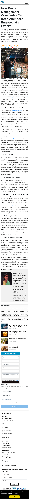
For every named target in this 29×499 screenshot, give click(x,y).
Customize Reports (6, 431)
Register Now (14, 484)
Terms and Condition (7, 447)
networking (11, 205)
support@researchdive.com (10, 465)
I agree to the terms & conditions (10, 402)
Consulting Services (7, 433)
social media (11, 139)
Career (4, 421)
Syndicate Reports (6, 430)
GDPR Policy (5, 440)
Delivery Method (6, 445)
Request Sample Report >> (10, 382)
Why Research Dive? (7, 418)
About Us (4, 416)
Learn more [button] (15, 493)
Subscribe (14, 406)
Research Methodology (7, 420)
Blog (3, 423)
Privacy (17, 380)
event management (17, 110)
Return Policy (5, 443)
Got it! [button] (14, 496)
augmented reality (6, 231)
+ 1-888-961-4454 (8, 461)
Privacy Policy (5, 441)
